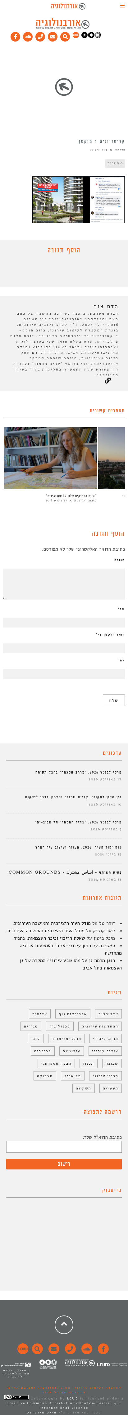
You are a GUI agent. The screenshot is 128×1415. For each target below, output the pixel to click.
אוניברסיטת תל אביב (64, 1392)
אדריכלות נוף (73, 1013)
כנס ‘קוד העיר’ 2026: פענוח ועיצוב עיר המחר (78, 847)
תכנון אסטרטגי (56, 1063)
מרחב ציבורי (105, 1038)
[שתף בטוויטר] (59, 271)
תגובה (119, 560)
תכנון (88, 1063)
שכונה (112, 1063)
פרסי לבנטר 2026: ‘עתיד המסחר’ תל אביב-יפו (78, 822)
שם (121, 609)
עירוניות (71, 1051)
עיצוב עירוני (105, 1051)
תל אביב (72, 1075)
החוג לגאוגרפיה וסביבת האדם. (39, 1388)
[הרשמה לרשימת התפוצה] (53, 35)
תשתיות (83, 1088)
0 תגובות (115, 163)
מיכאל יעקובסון (85, 500)
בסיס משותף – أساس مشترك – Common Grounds (65, 872)
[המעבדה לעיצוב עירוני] (75, 36)
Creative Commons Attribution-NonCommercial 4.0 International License (64, 1405)
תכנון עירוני (105, 1075)
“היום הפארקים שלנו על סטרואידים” (71, 496)
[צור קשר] (69, 1352)
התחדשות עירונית (100, 1026)
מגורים (31, 1026)
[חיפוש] (65, 35)
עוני (35, 1038)
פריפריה (42, 1051)
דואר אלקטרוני (110, 634)
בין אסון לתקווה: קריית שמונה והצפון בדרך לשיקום (73, 797)
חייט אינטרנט (42, 1412)
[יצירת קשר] (40, 35)
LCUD (72, 1398)
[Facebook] (15, 35)
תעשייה (110, 1088)
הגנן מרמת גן (102, 960)
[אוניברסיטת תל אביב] (91, 36)
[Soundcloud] (28, 35)
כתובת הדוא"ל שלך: (102, 1137)
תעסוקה (45, 1075)
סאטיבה (107, 945)
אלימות (39, 1013)
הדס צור (120, 149)
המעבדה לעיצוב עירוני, (96, 1388)
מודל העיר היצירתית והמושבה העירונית (52, 923)
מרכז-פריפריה (66, 1038)
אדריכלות (108, 1013)
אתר (121, 660)
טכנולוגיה (59, 1026)
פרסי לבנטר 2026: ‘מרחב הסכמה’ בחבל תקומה (78, 772)
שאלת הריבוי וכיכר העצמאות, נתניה (49, 938)
